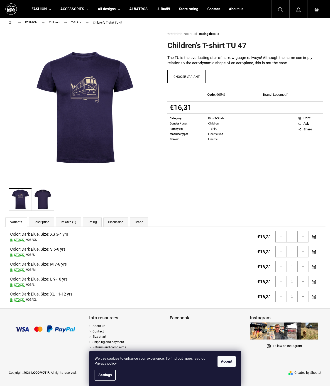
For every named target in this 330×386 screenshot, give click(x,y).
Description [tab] (41, 222)
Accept (226, 361)
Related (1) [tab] (68, 222)
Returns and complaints (109, 347)
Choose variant (187, 76)
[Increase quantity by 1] (302, 236)
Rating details (209, 34)
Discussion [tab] (115, 222)
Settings (105, 375)
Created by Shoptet (307, 372)
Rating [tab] (92, 222)
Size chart (99, 336)
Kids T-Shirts (216, 118)
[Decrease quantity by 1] (281, 236)
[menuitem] (41, 9)
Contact (98, 331)
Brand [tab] (139, 222)
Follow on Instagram (287, 346)
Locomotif (280, 94)
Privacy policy (106, 363)
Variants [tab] (16, 222)
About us (99, 326)
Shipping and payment (108, 342)
